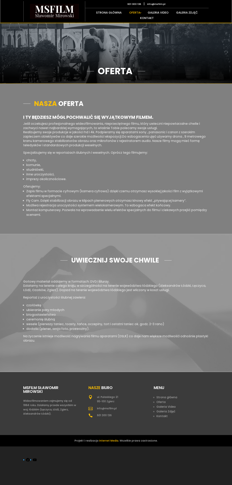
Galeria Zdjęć (187, 13)
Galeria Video (158, 13)
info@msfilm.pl (107, 408)
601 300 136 (104, 415)
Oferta (134, 13)
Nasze (94, 387)
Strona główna (109, 13)
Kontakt (147, 18)
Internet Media (108, 440)
